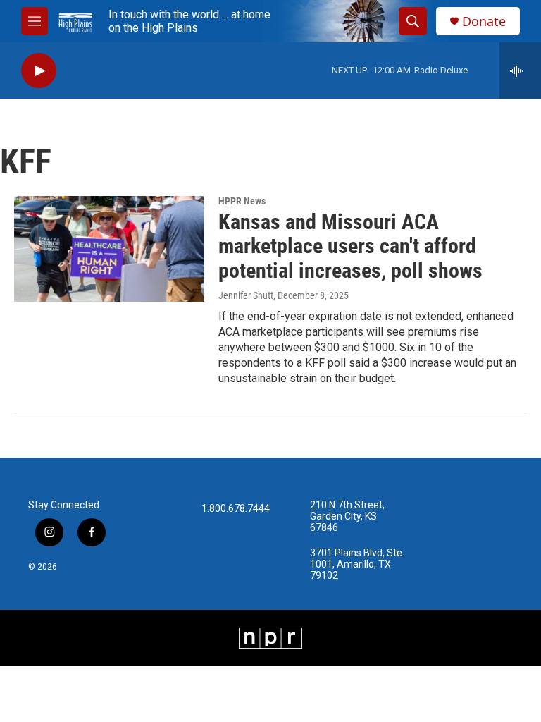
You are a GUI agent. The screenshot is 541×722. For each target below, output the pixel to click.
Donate (484, 21)
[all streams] (520, 70)
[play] (38, 71)
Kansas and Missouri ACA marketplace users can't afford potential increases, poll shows (350, 246)
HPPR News (242, 201)
